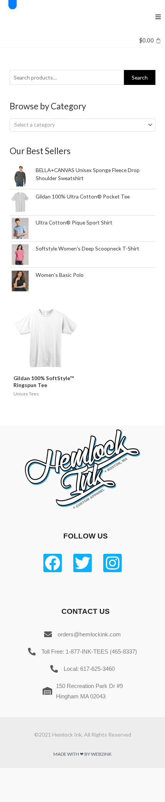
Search (140, 77)
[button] (158, 17)
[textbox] (79, 124)
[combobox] (82, 125)
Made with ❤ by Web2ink (82, 754)
